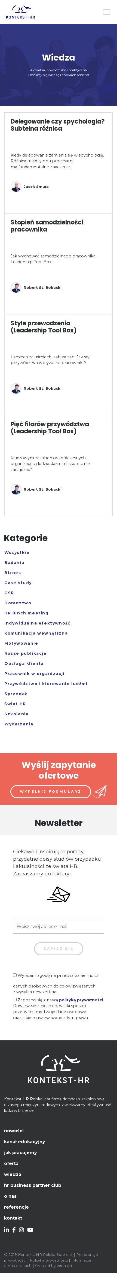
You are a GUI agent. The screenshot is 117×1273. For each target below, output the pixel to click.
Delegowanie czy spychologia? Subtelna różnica (58, 125)
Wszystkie (16, 552)
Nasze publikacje (25, 653)
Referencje (16, 1207)
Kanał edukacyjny (24, 1141)
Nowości (14, 1130)
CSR (9, 592)
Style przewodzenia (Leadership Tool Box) (44, 327)
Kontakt (13, 1218)
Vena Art (64, 1265)
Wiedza (12, 1174)
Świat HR (15, 703)
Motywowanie (21, 643)
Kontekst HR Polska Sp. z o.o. (45, 1254)
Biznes (12, 572)
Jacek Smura (36, 186)
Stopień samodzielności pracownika (47, 226)
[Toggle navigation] (107, 12)
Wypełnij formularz (51, 791)
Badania (14, 562)
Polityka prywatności (49, 1260)
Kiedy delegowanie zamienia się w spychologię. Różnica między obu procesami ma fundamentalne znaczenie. (57, 161)
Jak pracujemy (20, 1152)
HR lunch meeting (26, 613)
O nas (10, 1196)
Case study (18, 582)
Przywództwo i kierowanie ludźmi (46, 683)
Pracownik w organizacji (34, 673)
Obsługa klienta (24, 663)
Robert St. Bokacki (42, 287)
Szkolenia (16, 713)
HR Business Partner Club (32, 1185)
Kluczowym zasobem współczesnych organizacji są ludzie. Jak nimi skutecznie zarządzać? (50, 463)
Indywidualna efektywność (37, 623)
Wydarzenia (18, 724)
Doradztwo (17, 603)
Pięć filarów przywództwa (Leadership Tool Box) (50, 428)
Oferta (11, 1163)
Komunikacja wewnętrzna (36, 633)
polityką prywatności (81, 1000)
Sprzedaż (15, 693)
